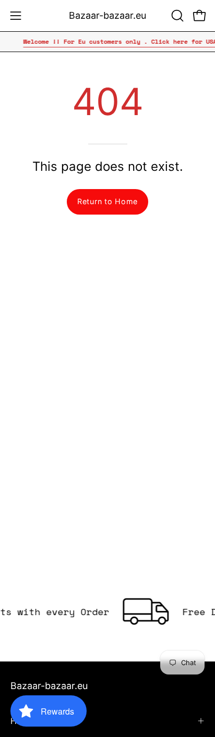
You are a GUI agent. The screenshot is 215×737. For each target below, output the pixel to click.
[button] (176, 15)
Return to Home (107, 201)
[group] (107, 42)
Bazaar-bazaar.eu (107, 15)
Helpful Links (36, 721)
